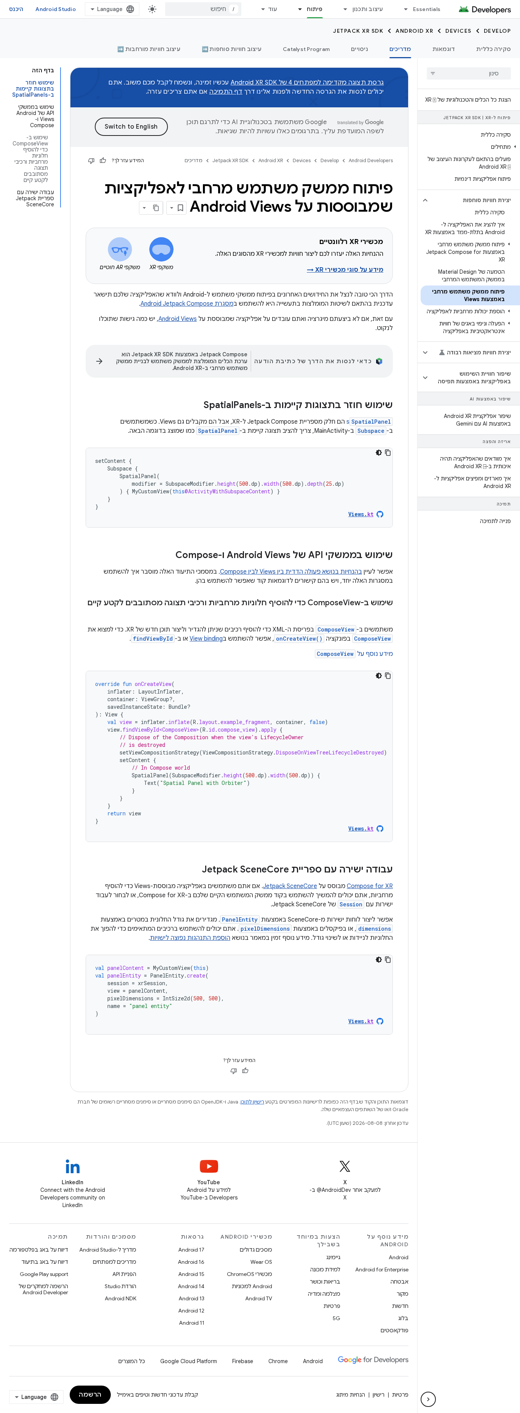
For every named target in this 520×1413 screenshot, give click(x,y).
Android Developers (371, 160)
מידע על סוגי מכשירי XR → (345, 270)
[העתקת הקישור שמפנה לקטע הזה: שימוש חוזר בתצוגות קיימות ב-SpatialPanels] (196, 405)
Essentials (427, 9)
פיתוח (314, 9)
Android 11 (191, 1322)
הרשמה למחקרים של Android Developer (43, 1289)
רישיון (378, 1395)
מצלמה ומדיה (324, 1293)
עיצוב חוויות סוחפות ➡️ (232, 49)
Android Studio (55, 9)
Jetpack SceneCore (290, 886)
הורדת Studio (120, 1286)
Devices (458, 30)
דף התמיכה (225, 92)
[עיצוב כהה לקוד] (378, 452)
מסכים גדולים (256, 1249)
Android (398, 1257)
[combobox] (203, 9)
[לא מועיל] (91, 160)
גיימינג (333, 1257)
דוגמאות (443, 49)
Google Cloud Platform (188, 1361)
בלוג (403, 1318)
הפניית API (124, 1274)
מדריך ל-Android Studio (107, 1249)
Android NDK (120, 1298)
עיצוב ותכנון (368, 9)
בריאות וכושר (325, 1281)
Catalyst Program (306, 49)
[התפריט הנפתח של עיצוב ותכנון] (342, 9)
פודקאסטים (394, 1330)
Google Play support (44, 1274)
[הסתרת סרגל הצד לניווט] (428, 1399)
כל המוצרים (131, 1361)
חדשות (400, 1306)
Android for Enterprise (381, 1269)
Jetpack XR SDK (358, 30)
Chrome (278, 1361)
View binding (206, 639)
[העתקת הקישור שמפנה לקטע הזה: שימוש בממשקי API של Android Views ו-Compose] (167, 555)
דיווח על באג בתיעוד (44, 1261)
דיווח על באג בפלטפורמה (39, 1249)
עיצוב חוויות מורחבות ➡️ (148, 49)
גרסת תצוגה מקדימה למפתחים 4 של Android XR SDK (307, 82)
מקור (402, 1293)
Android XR (414, 30)
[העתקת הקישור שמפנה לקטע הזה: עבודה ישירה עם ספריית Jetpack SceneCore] (194, 870)
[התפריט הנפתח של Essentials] (402, 9)
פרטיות (332, 1306)
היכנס (16, 9)
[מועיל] (102, 160)
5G (336, 1318)
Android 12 (191, 1310)
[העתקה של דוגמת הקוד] (387, 452)
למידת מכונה (325, 1269)
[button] (470, 147)
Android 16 (191, 1261)
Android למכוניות (252, 1286)
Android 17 (191, 1249)
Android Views (177, 319)
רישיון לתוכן (252, 1102)
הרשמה (90, 1395)
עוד (273, 9)
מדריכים (400, 49)
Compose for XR (370, 886)
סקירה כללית (493, 49)
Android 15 (191, 1274)
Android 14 (191, 1286)
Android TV (258, 1298)
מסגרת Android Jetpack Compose (186, 304)
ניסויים (359, 49)
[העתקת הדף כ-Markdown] (156, 207)
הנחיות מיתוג (350, 1395)
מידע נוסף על (355, 654)
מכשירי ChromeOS (249, 1274)
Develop (497, 30)
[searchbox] (469, 73)
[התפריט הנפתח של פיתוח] (296, 9)
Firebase (242, 1361)
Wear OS (261, 1261)
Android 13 (191, 1298)
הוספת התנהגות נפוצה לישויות (190, 938)
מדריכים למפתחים (114, 1261)
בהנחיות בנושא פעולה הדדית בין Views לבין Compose (291, 572)
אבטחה (399, 1281)
